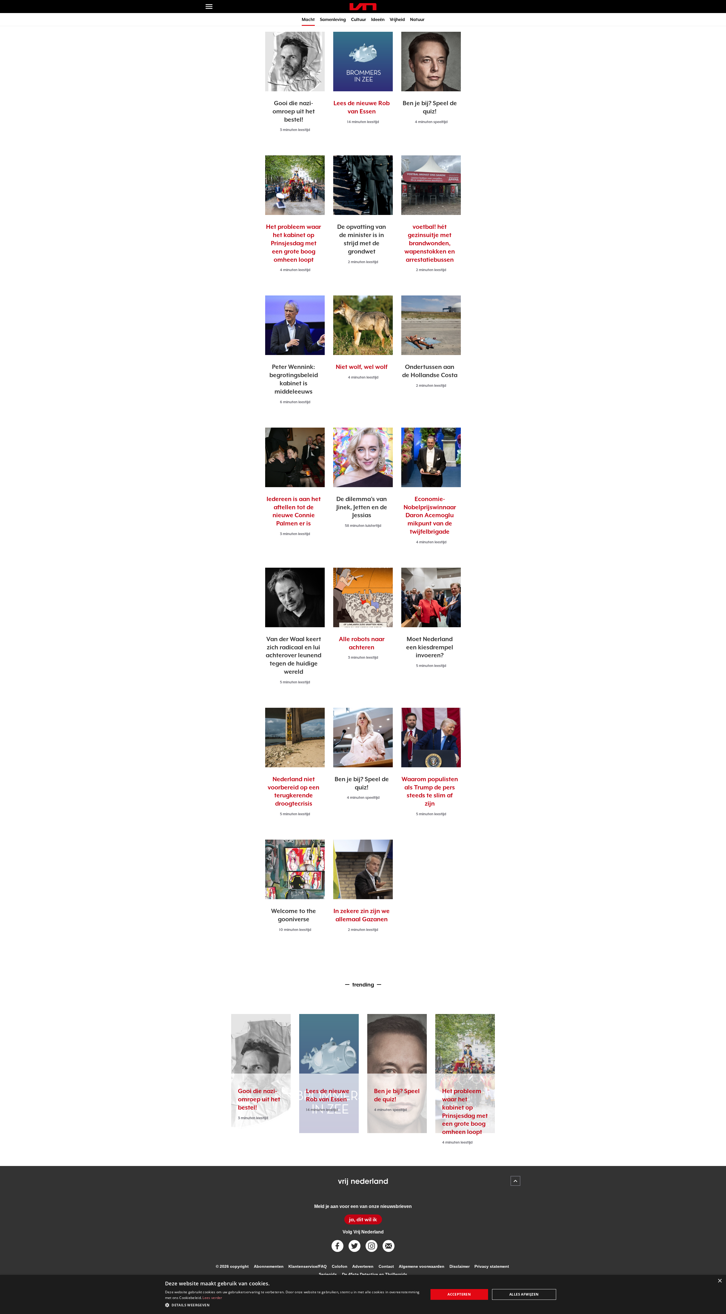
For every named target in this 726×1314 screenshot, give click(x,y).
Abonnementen (269, 1266)
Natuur (417, 19)
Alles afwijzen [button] (524, 1294)
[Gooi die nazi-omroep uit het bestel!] (295, 61)
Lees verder (212, 1297)
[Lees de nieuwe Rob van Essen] (363, 61)
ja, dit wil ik (363, 1219)
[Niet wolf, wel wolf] (363, 325)
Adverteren (362, 1266)
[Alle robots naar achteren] (363, 597)
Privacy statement (491, 1266)
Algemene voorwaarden (421, 1266)
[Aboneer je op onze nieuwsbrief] (388, 1246)
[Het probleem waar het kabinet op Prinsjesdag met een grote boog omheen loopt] (295, 185)
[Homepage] (363, 6)
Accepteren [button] (459, 1294)
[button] (293, 1305)
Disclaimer (459, 1266)
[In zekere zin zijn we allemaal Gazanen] (363, 869)
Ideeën (378, 19)
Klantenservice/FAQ (307, 1266)
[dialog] (363, 1294)
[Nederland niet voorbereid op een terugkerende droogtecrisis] (295, 737)
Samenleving (333, 19)
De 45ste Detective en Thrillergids (374, 1274)
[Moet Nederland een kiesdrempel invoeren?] (431, 597)
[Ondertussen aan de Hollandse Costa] (431, 325)
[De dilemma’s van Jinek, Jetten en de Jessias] (363, 457)
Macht (308, 19)
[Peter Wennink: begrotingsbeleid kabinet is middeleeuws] (295, 325)
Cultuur (358, 19)
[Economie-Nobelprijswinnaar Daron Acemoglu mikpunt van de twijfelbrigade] (431, 457)
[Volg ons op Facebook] (337, 1246)
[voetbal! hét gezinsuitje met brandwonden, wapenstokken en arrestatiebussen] (431, 185)
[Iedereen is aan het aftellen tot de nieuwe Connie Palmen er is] (295, 457)
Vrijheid (397, 19)
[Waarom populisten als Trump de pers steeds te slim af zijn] (431, 737)
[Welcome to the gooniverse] (295, 869)
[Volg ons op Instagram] (371, 1246)
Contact (386, 1266)
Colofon (339, 1266)
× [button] (719, 1281)
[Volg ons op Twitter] (354, 1246)
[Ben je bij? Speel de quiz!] (431, 61)
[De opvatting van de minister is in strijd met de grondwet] (363, 185)
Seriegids (328, 1274)
